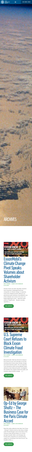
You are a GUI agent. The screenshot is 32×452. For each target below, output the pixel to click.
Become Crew (26, 2)
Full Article (8, 306)
